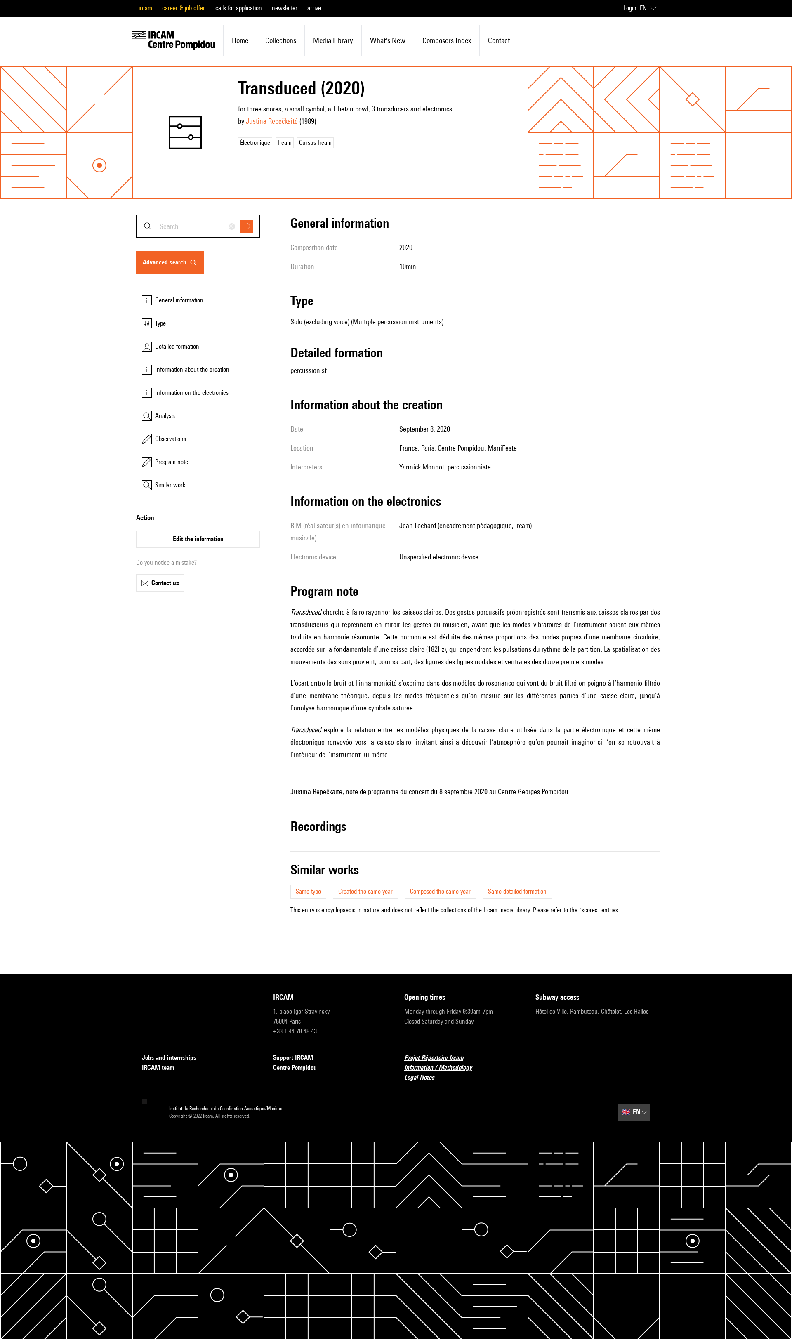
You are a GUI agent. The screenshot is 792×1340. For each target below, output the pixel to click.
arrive (314, 8)
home (240, 40)
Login (629, 8)
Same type (308, 891)
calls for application (238, 8)
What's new (387, 40)
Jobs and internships (169, 1058)
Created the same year (365, 891)
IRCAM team (158, 1067)
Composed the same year (440, 891)
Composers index (446, 40)
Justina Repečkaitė (272, 121)
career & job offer (183, 8)
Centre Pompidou (295, 1067)
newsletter (284, 8)
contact (499, 40)
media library (333, 40)
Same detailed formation (517, 891)
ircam (145, 8)
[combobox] (198, 226)
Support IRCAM (293, 1058)
